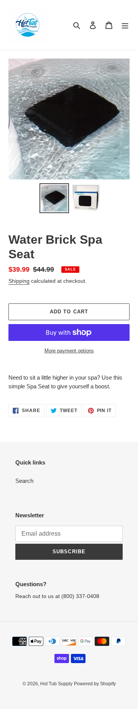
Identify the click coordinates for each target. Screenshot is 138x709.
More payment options (69, 351)
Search (24, 481)
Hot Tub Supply (56, 683)
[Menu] (125, 25)
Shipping (19, 281)
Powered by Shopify (95, 683)
